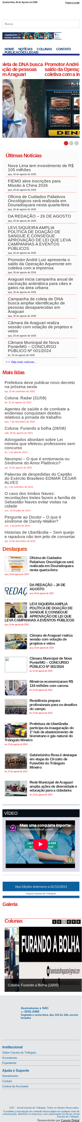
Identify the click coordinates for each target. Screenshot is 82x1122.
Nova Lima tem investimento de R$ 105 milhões (41, 169)
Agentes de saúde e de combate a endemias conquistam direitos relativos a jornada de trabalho (37, 415)
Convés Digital (70, 1120)
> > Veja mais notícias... (21, 362)
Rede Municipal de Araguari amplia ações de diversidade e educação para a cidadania (53, 788)
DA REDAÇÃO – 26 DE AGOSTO (39, 218)
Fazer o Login (72, 2)
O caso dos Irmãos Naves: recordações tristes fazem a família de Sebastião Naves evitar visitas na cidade (40, 501)
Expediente (9, 1063)
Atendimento (10, 1076)
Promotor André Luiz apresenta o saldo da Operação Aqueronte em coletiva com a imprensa (37, 69)
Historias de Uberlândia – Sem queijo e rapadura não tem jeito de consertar (40, 536)
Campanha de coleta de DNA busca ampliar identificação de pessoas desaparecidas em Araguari (36, 307)
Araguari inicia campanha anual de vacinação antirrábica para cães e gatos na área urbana (40, 285)
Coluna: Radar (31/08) (25, 400)
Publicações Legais (21, 52)
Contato (63, 49)
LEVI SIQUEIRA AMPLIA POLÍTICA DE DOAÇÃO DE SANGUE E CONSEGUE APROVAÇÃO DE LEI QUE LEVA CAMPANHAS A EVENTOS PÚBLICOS (39, 239)
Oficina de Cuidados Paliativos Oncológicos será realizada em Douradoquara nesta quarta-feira (38, 202)
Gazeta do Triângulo (41, 10)
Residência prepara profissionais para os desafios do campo (53, 706)
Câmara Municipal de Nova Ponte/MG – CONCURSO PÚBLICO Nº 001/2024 (33, 348)
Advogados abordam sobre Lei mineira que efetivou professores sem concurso (40, 445)
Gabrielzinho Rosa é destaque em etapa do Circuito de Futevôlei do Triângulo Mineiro (41, 763)
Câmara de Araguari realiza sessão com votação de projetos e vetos (40, 328)
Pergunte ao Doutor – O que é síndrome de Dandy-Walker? (33, 521)
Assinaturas (9, 1057)
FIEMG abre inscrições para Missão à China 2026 (34, 185)
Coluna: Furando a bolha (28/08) (35, 430)
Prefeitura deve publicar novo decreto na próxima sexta (40, 386)
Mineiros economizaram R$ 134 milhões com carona (51, 685)
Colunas (44, 49)
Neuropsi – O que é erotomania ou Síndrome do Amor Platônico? (37, 463)
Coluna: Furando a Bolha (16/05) (33, 985)
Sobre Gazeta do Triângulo (19, 1052)
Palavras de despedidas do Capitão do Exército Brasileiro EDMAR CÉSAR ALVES (41, 480)
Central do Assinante (15, 1086)
